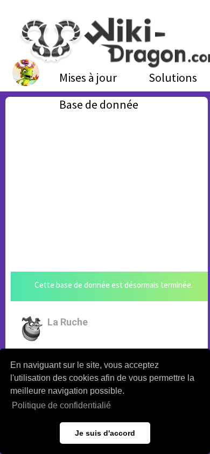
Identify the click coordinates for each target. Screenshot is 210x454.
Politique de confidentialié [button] (61, 405)
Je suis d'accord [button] (105, 433)
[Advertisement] (106, 177)
